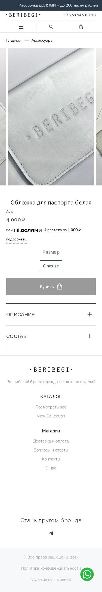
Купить (47, 286)
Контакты (51, 459)
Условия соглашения (51, 579)
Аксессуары (42, 40)
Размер (51, 252)
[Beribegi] (23, 15)
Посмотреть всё (51, 407)
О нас (51, 468)
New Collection (51, 416)
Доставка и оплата (51, 441)
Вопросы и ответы (51, 450)
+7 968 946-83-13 (80, 15)
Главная (13, 40)
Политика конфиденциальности (51, 568)
